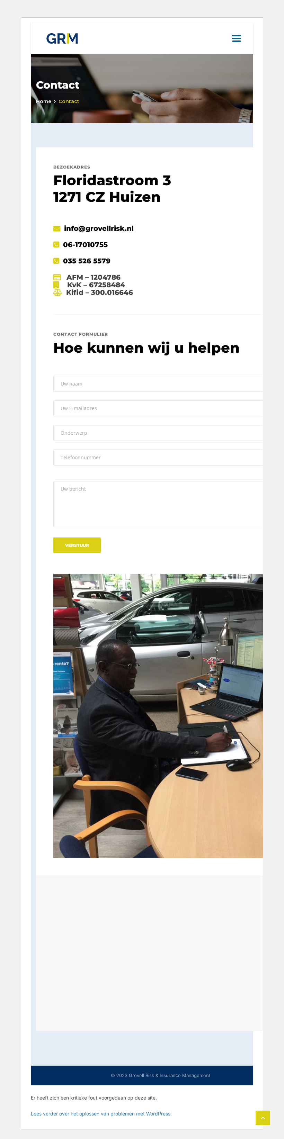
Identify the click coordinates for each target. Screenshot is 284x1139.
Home (43, 101)
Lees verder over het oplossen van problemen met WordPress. (101, 1114)
